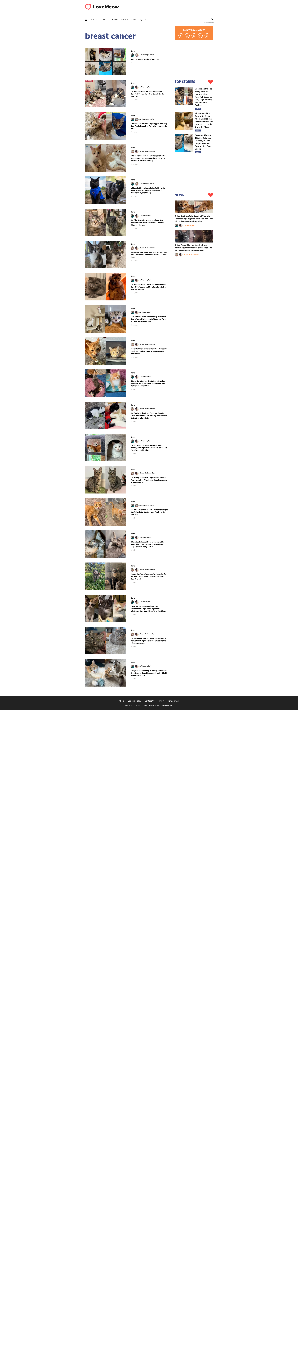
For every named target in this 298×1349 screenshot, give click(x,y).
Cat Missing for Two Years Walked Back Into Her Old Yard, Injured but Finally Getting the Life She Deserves (148, 640)
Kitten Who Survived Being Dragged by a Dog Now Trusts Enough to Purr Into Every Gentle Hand (149, 126)
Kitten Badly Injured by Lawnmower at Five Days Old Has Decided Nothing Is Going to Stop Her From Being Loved (148, 544)
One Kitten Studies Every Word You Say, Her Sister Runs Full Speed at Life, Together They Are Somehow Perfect (203, 96)
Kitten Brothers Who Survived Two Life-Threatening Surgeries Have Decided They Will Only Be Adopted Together (194, 219)
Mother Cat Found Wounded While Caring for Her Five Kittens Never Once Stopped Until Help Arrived (148, 576)
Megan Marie (149, 55)
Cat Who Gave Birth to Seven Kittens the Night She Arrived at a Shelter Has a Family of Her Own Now (149, 512)
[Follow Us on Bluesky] (200, 35)
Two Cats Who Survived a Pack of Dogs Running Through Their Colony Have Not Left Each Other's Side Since (149, 447)
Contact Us (149, 1339)
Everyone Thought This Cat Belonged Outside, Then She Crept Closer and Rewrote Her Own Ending (203, 142)
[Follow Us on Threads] (207, 35)
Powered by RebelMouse (209, 22)
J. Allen (142, 55)
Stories (94, 19)
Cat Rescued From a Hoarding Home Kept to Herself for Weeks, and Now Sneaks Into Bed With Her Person (148, 286)
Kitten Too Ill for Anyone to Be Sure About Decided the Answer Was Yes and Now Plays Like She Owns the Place (204, 120)
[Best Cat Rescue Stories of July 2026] (105, 61)
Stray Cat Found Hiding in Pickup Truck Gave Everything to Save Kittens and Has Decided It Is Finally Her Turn (149, 673)
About (122, 1339)
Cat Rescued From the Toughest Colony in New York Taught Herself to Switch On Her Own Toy (147, 93)
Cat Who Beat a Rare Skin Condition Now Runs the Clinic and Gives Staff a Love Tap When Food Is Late (147, 222)
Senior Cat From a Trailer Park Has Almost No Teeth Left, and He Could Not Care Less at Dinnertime (149, 351)
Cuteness (114, 19)
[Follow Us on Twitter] (187, 35)
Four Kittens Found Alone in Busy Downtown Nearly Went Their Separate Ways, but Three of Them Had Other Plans (148, 319)
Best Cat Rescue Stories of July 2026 (145, 59)
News (133, 19)
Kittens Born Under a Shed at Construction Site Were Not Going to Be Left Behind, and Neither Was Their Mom (148, 383)
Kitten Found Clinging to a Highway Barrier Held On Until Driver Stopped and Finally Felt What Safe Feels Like (193, 248)
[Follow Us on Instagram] (193, 35)
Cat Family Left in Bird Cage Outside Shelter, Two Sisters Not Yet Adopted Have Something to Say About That (149, 479)
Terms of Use (173, 1339)
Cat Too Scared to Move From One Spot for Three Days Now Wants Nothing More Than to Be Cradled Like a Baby (149, 415)
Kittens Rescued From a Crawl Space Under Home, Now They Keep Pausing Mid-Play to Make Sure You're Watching (148, 158)
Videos (103, 19)
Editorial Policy (134, 1339)
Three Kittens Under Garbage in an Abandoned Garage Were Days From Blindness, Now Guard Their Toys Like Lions (148, 608)
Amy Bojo (148, 87)
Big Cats (143, 19)
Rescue (124, 19)
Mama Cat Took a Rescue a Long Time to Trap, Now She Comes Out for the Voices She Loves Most (149, 254)
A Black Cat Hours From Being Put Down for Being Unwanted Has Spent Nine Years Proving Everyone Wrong (148, 190)
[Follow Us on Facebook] (180, 35)
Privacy (161, 1339)
